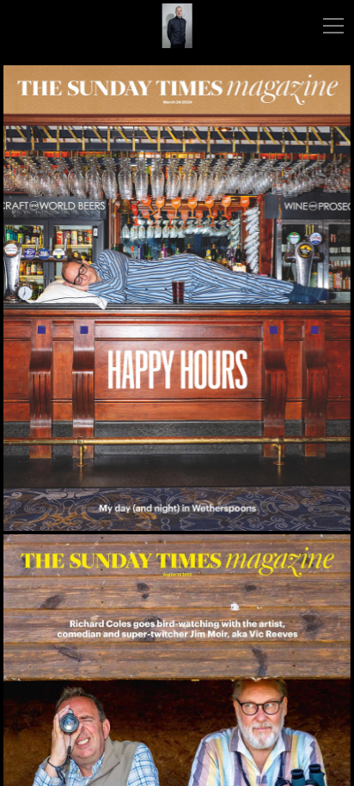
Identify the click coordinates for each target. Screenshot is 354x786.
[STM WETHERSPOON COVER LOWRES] (177, 298)
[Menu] (333, 26)
